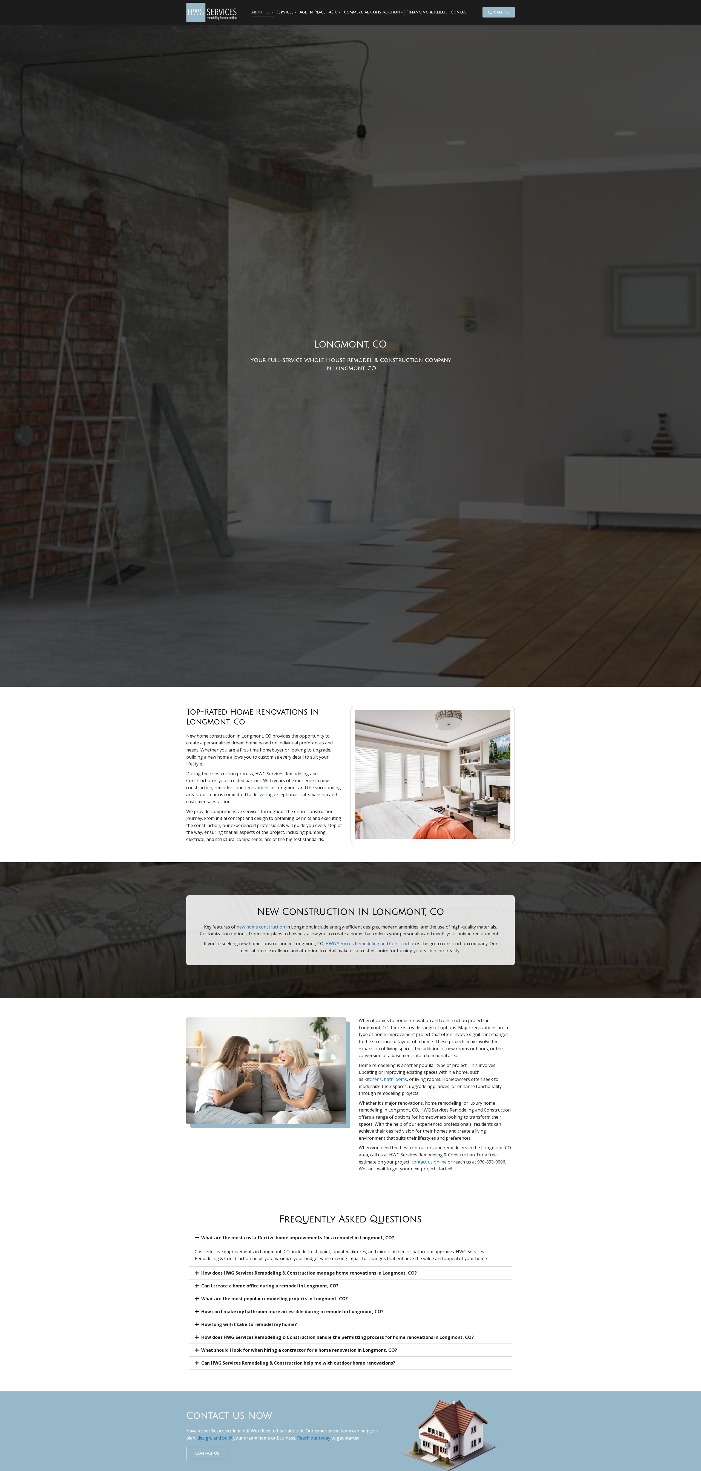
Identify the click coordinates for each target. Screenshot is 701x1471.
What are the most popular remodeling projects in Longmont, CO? (274, 1299)
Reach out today (313, 1438)
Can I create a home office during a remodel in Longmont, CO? (269, 1286)
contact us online (429, 1162)
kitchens (373, 1079)
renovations (257, 788)
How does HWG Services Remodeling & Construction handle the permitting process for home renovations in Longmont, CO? (337, 1337)
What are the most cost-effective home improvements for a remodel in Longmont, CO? (297, 1238)
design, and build (214, 1438)
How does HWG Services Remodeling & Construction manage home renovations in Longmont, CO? (309, 1273)
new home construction (261, 927)
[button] (350, 1237)
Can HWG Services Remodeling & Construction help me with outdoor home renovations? (298, 1363)
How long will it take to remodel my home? (249, 1324)
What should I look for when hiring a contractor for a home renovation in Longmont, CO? (299, 1350)
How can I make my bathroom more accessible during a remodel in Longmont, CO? (292, 1311)
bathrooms (395, 1079)
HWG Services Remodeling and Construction (371, 944)
